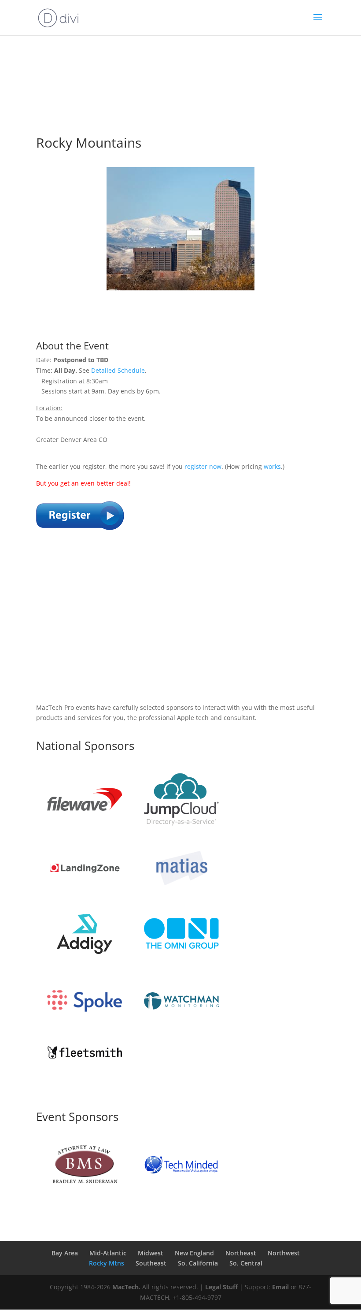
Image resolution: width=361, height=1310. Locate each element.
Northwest (284, 1253)
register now (202, 466)
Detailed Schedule (118, 370)
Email (280, 1287)
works (272, 466)
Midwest (150, 1253)
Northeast (240, 1253)
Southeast (151, 1263)
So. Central (245, 1263)
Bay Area (65, 1253)
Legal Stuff (221, 1287)
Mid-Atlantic (107, 1253)
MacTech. (126, 1287)
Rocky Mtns (106, 1263)
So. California (198, 1263)
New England (194, 1253)
